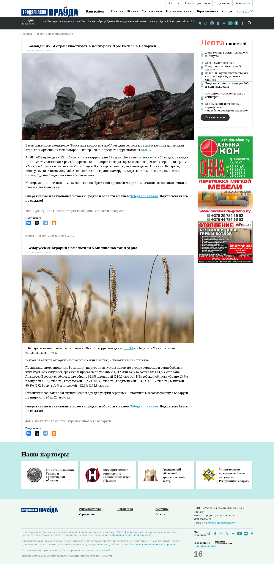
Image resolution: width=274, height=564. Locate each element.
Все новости (213, 117)
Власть (117, 11)
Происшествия (179, 11)
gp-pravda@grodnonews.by (218, 522)
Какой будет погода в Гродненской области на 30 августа (223, 66)
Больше (243, 11)
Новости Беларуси (59, 33)
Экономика (152, 11)
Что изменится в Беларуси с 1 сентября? (225, 95)
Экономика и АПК (61, 235)
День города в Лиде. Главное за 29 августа (226, 54)
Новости (39, 33)
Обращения (125, 508)
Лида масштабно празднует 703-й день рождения (227, 85)
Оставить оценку (205, 546)
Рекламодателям (197, 3)
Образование (207, 11)
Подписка (222, 3)
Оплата (160, 514)
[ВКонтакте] (28, 223)
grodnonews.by (101, 544)
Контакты (242, 3)
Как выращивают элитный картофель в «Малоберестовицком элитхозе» (226, 107)
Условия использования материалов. (153, 544)
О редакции (87, 514)
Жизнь (132, 11)
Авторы (173, 3)
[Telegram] (45, 223)
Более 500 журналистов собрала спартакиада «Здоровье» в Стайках (226, 76)
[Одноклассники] (54, 223)
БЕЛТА (146, 150)
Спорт (227, 11)
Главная (26, 33)
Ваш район (95, 11)
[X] (37, 223)
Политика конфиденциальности (132, 535)
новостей (224, 43)
